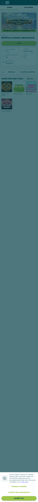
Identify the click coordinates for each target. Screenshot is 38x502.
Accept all (19, 498)
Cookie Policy (24, 482)
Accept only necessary (19, 492)
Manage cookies (19, 486)
